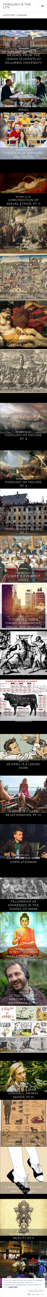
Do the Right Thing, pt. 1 (23, 390)
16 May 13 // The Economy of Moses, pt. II (23, 670)
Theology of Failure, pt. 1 (23, 531)
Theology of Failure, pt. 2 (23, 484)
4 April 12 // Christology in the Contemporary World (23, 1140)
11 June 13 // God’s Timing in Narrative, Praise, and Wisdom (23, 623)
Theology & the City (17, 6)
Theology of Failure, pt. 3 (23, 437)
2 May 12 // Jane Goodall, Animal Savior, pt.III (24, 1093)
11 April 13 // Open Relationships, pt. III (23, 813)
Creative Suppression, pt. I (23, 249)
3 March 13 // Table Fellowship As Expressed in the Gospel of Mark (23, 903)
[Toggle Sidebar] (42, 6)
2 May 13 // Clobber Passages (23, 719)
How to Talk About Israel (23, 107)
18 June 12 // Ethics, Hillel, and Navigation (23, 1046)
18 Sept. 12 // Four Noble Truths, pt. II (24, 954)
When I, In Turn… (23, 298)
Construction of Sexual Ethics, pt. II (23, 201)
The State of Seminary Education (23, 154)
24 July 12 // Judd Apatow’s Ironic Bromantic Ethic (23, 999)
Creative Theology (23, 345)
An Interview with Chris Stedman (23, 860)
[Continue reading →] (23, 41)
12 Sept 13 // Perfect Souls (23, 578)
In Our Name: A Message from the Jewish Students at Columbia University (23, 57)
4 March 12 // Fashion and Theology (23, 1189)
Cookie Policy (13, 1287)
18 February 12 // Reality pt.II (23, 1236)
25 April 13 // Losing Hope (23, 766)
